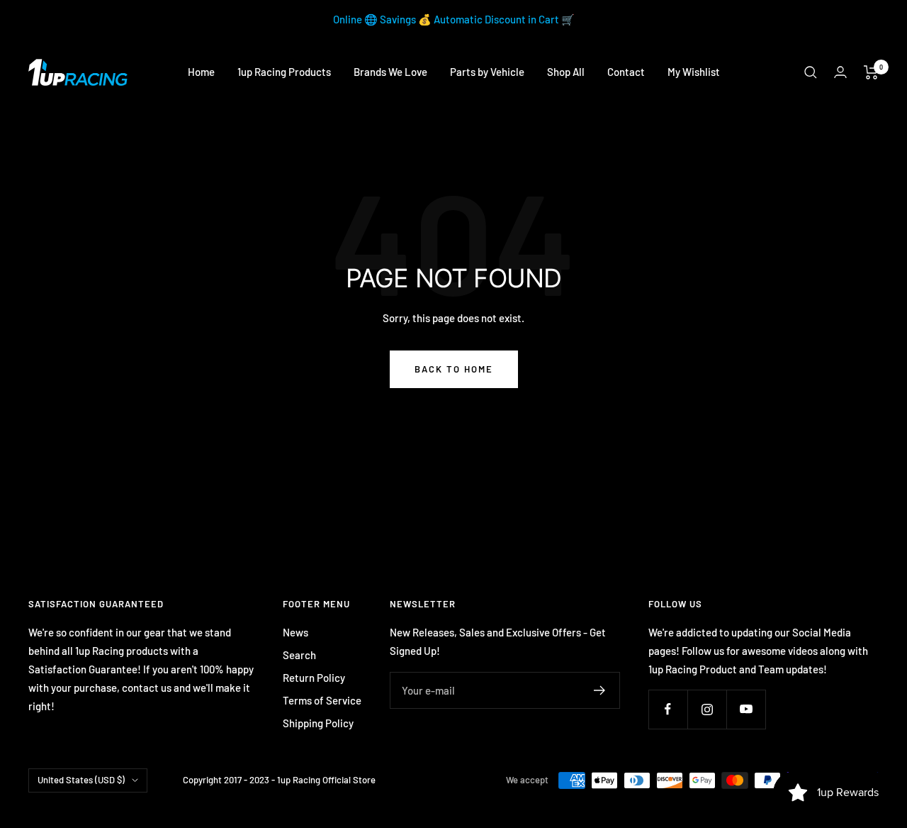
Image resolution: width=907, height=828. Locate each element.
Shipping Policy (318, 723)
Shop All (566, 71)
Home (201, 71)
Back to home (454, 369)
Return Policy (314, 677)
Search (299, 654)
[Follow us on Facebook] (667, 709)
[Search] (810, 72)
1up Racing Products (284, 71)
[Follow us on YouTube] (745, 709)
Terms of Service (322, 700)
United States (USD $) (81, 779)
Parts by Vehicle (487, 71)
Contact (626, 71)
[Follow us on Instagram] (706, 709)
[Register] (600, 690)
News (295, 632)
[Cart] (871, 72)
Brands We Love (390, 71)
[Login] (840, 72)
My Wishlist (693, 71)
